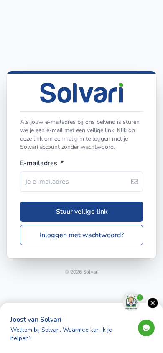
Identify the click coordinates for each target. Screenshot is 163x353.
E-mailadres (42, 163)
